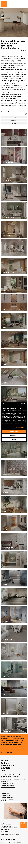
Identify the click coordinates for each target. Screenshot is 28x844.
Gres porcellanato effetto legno (10, 776)
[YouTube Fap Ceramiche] (1, 839)
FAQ (2, 836)
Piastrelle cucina (5, 795)
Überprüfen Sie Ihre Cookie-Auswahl (10, 834)
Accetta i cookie (14, 431)
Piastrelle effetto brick (7, 785)
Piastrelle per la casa (7, 799)
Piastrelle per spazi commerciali (10, 801)
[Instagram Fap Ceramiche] (4, 839)
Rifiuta (14, 439)
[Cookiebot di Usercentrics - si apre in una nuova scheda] (20, 404)
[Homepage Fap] (4, 4)
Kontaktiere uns (5, 829)
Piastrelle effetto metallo (8, 787)
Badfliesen (10, 60)
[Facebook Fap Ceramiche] (6, 839)
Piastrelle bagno (5, 793)
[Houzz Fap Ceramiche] (11, 839)
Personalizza (13, 435)
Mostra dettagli (20, 427)
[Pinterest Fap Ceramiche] (9, 839)
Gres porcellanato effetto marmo (10, 774)
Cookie (3, 833)
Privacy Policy (5, 831)
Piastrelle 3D (4, 781)
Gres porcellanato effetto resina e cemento (13, 780)
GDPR (2, 823)
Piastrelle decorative (7, 783)
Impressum (24, 50)
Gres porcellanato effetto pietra (10, 778)
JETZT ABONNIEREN (6, 752)
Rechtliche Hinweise (6, 824)
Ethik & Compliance (6, 822)
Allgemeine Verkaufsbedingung (9, 827)
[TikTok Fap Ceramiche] (14, 839)
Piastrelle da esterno (7, 797)
